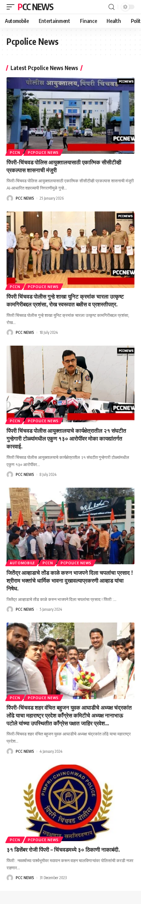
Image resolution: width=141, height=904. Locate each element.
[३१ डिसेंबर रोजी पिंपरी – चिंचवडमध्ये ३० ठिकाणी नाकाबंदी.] (70, 803)
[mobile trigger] (12, 7)
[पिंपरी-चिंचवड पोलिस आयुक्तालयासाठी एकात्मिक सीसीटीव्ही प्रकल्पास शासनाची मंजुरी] (70, 115)
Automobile (22, 563)
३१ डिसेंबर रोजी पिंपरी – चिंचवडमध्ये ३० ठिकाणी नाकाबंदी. (63, 849)
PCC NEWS (35, 6)
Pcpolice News (43, 152)
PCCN (15, 152)
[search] (111, 7)
